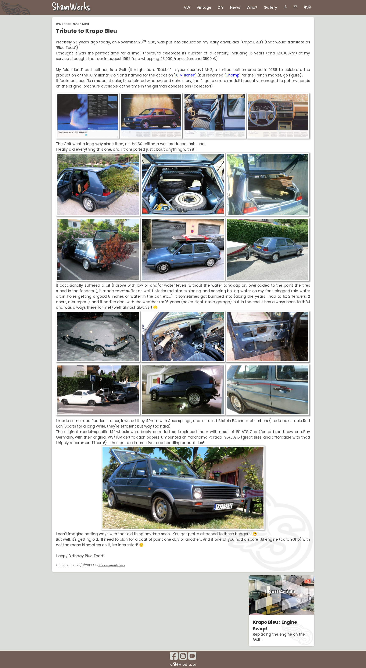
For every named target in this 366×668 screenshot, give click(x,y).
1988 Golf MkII (76, 24)
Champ (232, 75)
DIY (221, 7)
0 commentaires (111, 565)
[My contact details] (295, 7)
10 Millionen (185, 75)
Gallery (270, 7)
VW (58, 24)
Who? (252, 7)
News (235, 7)
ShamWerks (71, 6)
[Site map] (285, 7)
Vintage (204, 7)
